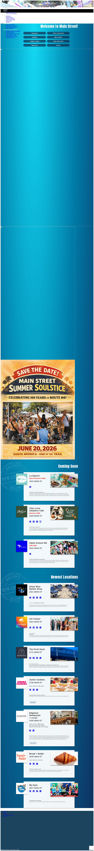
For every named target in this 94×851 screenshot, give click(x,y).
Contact (5, 816)
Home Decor (35, 45)
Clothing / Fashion (34, 41)
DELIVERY (33, 702)
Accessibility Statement (8, 815)
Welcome (5, 811)
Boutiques (34, 37)
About (4, 812)
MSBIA (5, 813)
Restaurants (35, 33)
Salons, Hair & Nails (58, 41)
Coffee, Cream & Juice (58, 33)
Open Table (33, 743)
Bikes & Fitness (58, 37)
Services (58, 45)
